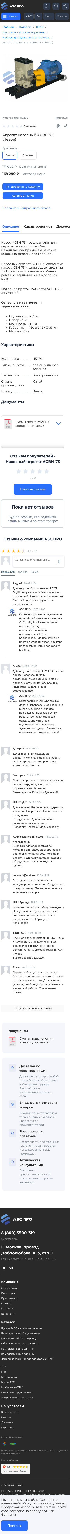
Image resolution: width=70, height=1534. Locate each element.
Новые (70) (8, 572)
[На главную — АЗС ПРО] (12, 6)
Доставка (7, 1422)
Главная (8, 27)
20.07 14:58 (38, 695)
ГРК (3, 1371)
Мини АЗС (8, 1382)
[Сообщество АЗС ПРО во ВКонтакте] (11, 1267)
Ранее (34, 572)
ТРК (3, 1366)
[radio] (3, 550)
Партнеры (8, 1293)
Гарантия (7, 1427)
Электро (62, 16)
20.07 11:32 (30, 665)
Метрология (9, 1377)
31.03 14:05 (33, 775)
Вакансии (7, 1313)
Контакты (7, 1308)
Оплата (6, 1417)
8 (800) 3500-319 (18, 1233)
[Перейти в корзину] (56, 6)
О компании (9, 1288)
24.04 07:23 (32, 748)
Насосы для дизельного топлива (25, 37)
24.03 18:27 (35, 802)
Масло (48, 16)
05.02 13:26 (28, 967)
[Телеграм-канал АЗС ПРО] (3, 1267)
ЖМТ (29, 16)
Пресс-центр (9, 1298)
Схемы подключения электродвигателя (32, 423)
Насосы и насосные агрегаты (23, 32)
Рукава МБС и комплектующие (21, 1328)
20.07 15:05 (38, 609)
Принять (14, 1525)
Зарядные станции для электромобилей (27, 1358)
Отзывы (6, 1303)
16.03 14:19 (43, 875)
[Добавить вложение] (59, 561)
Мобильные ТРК (12, 1387)
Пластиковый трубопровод (19, 1338)
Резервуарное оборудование (20, 1333)
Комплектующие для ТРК (17, 1348)
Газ (38, 16)
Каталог (25, 27)
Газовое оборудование (16, 1392)
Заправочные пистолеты (17, 1397)
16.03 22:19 (51, 836)
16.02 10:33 (37, 902)
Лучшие (22, 572)
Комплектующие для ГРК (17, 1353)
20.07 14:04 (30, 583)
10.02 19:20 (34, 932)
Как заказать (9, 1412)
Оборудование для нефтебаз (20, 1343)
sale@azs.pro (9, 1238)
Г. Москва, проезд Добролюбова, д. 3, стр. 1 (27, 1250)
